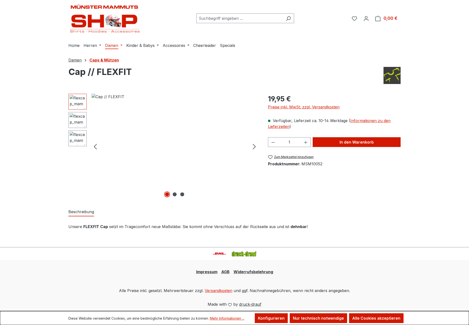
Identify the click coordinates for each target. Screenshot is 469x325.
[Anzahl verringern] (273, 142)
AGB (225, 271)
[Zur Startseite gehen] (105, 17)
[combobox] (239, 18)
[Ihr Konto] (366, 18)
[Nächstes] (254, 146)
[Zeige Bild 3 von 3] (182, 194)
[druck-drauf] (392, 75)
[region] (163, 146)
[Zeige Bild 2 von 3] (175, 194)
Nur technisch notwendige (318, 318)
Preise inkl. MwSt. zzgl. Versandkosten (304, 107)
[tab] (81, 212)
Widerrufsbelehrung (253, 271)
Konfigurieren (271, 318)
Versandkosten (218, 290)
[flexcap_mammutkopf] (175, 146)
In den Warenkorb (357, 142)
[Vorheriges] (95, 146)
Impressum (206, 271)
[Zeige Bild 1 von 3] (167, 194)
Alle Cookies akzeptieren (376, 318)
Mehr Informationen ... (227, 318)
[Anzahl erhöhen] (306, 142)
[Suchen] (288, 18)
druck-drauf (250, 304)
